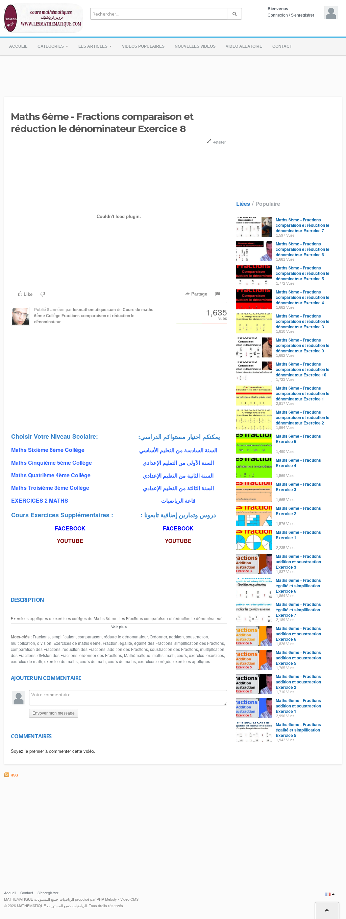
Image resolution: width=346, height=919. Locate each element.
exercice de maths (61, 661)
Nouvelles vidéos (195, 46)
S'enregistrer (302, 15)
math (170, 655)
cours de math (93, 661)
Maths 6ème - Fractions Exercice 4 (298, 462)
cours (182, 655)
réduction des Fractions (84, 649)
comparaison (90, 636)
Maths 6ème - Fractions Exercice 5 (298, 438)
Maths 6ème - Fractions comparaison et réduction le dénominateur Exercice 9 (302, 345)
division (44, 643)
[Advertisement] (173, 74)
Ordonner (158, 636)
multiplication (23, 643)
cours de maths (122, 661)
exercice (196, 655)
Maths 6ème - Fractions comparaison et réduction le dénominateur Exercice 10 (302, 369)
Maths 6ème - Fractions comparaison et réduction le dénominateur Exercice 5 (302, 273)
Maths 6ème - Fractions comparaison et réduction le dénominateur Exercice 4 (302, 297)
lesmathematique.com (94, 309)
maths (158, 655)
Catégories (51, 46)
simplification (64, 636)
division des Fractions (57, 655)
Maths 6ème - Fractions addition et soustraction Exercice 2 (298, 681)
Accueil (18, 46)
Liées (243, 203)
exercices (215, 655)
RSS (13, 775)
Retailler (219, 142)
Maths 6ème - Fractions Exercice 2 (298, 511)
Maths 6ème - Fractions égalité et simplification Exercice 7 (298, 609)
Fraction (110, 643)
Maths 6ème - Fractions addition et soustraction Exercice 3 (298, 561)
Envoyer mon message (53, 713)
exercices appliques (191, 661)
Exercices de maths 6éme (77, 643)
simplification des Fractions (199, 643)
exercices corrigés (154, 661)
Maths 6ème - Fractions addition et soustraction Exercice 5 (298, 657)
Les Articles (93, 46)
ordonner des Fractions (100, 655)
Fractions (41, 636)
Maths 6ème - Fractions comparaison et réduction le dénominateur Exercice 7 (302, 225)
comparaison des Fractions (35, 649)
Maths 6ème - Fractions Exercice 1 (298, 535)
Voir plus (119, 626)
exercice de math (26, 661)
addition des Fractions (127, 649)
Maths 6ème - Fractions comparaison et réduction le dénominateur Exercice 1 (302, 393)
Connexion (278, 15)
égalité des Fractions (153, 643)
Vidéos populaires (143, 46)
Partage (198, 294)
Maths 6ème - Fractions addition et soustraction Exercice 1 (298, 705)
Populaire (267, 203)
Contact (282, 46)
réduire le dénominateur (126, 636)
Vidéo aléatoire (244, 46)
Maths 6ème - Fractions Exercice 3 (298, 487)
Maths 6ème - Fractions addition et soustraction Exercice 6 (298, 633)
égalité (126, 643)
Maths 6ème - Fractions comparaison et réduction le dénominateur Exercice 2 (302, 417)
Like (27, 294)
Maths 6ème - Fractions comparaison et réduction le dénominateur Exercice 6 (302, 249)
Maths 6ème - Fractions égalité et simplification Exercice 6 (298, 585)
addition (176, 636)
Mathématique (137, 655)
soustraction (197, 636)
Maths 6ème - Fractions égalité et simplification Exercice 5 (298, 729)
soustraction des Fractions (174, 649)
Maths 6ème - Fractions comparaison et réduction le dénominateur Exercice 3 (302, 321)
